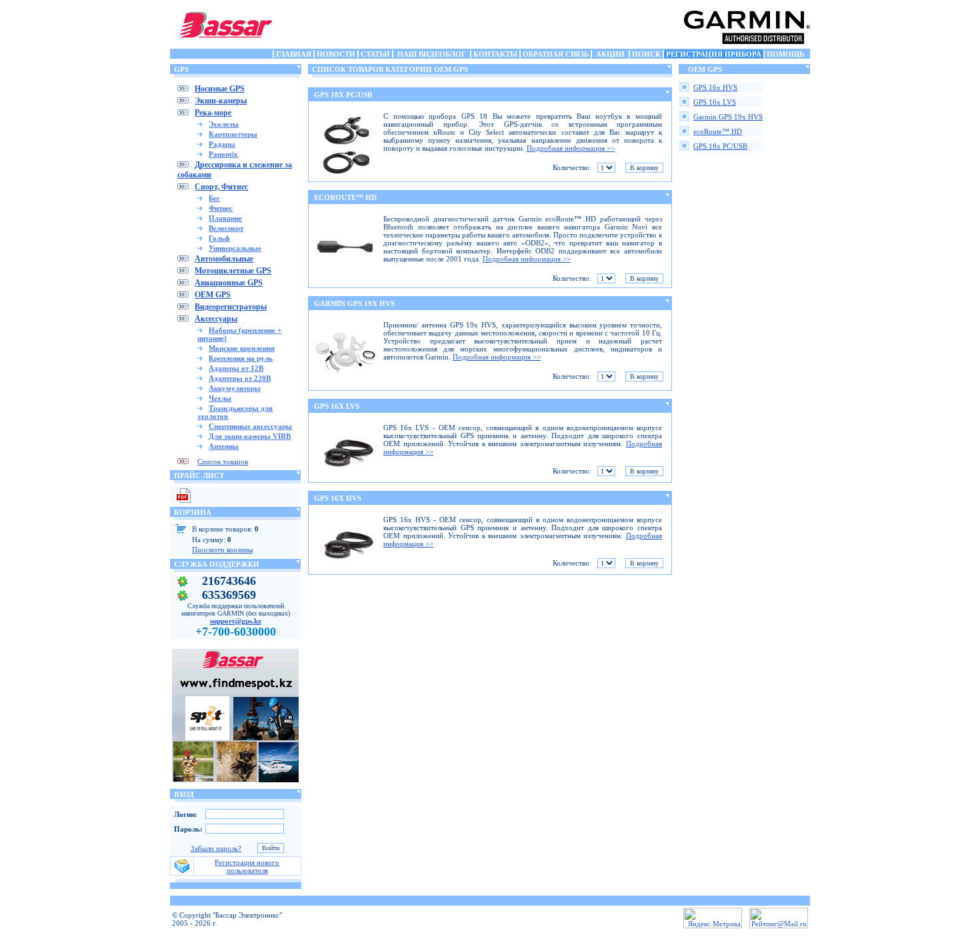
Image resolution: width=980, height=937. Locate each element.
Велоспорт (226, 228)
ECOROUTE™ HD (345, 197)
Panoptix (223, 154)
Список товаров (222, 461)
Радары (222, 144)
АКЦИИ (610, 54)
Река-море (213, 112)
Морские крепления (242, 348)
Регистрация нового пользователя (247, 866)
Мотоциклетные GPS (233, 270)
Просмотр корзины (222, 550)
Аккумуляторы (235, 388)
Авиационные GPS (229, 282)
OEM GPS (213, 294)
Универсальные (235, 248)
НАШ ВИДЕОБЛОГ (431, 54)
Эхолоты (224, 124)
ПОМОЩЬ (785, 54)
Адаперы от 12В (236, 368)
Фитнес (221, 208)
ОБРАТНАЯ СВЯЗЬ (556, 54)
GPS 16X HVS (337, 498)
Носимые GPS (220, 88)
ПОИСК (646, 54)
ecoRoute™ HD (717, 131)
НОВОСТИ (336, 54)
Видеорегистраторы (231, 306)
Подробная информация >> (571, 148)
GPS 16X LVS (336, 406)
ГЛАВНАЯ (293, 54)
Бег (214, 198)
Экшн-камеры (221, 100)
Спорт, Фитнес (221, 186)
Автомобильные (224, 258)
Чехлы (220, 398)
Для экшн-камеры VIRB (250, 436)
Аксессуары (216, 318)
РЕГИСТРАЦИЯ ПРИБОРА (713, 54)
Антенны (224, 446)
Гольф (219, 238)
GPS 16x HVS (715, 87)
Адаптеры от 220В (240, 378)
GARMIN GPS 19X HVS (354, 303)
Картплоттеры (233, 134)
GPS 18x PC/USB (720, 146)
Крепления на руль (241, 358)
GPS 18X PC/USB (343, 95)
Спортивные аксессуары (250, 426)
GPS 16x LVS (714, 102)
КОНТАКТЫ (495, 54)
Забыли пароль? (216, 848)
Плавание (225, 218)
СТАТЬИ (375, 54)
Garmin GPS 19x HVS (728, 117)
